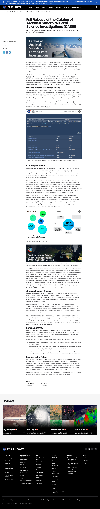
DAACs (47, 106)
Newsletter (85, 460)
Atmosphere (23, 459)
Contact (85, 463)
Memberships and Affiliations (71, 472)
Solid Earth (23, 478)
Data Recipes (39, 475)
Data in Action (39, 472)
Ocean (22, 475)
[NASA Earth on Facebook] (86, 449)
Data (30, 7)
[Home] (14, 7)
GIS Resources (39, 478)
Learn (43, 7)
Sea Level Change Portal (56, 487)
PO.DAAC (53, 484)
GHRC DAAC (54, 465)
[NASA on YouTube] (95, 449)
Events (84, 458)
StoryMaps (39, 480)
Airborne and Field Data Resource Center (57, 491)
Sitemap (71, 500)
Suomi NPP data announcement (43, 3)
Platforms (7, 463)
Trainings (38, 467)
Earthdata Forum (40, 462)
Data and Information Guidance (25, 500)
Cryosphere (23, 467)
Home (4, 11)
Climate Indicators (25, 465)
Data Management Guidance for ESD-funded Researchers (72, 459)
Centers (50, 7)
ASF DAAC (54, 458)
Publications (39, 483)
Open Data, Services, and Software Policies (72, 464)
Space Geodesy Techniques (9, 469)
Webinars (38, 464)
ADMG (79, 62)
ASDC (35, 288)
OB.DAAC (53, 481)
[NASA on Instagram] (89, 449)
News (8, 11)
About (65, 7)
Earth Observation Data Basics (42, 458)
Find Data (7, 455)
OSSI (76, 304)
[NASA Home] (4, 7)
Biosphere (22, 462)
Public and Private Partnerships (71, 468)
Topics (37, 7)
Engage (58, 7)
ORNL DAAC (54, 479)
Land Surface (23, 472)
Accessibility (62, 500)
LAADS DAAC (55, 473)
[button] (54, 48)
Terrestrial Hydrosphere (26, 483)
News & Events (75, 7)
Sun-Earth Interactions (26, 480)
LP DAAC (53, 471)
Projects (7, 472)
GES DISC (54, 468)
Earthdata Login (9, 479)
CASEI (36, 66)
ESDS (73, 77)
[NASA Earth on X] (92, 449)
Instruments (8, 465)
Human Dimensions (25, 470)
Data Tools (7, 460)
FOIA (54, 500)
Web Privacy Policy (8, 500)
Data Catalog (8, 458)
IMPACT (29, 77)
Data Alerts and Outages (9, 475)
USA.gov (79, 500)
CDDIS (53, 463)
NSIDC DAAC (54, 476)
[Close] (96, 2)
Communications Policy (43, 500)
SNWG (76, 90)
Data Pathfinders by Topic (26, 456)
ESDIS (73, 363)
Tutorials (38, 470)
